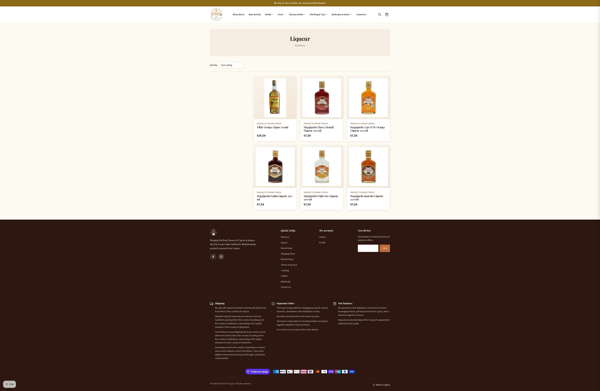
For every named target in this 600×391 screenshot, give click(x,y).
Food (280, 14)
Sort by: (214, 65)
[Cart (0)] (386, 14)
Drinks (268, 14)
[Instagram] (221, 257)
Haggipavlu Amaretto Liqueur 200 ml (366, 197)
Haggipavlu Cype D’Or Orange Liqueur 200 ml (367, 129)
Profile (322, 242)
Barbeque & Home (341, 14)
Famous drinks (296, 14)
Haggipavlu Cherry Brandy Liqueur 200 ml (319, 129)
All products (238, 14)
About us (285, 237)
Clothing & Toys (317, 14)
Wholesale (285, 281)
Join (385, 248)
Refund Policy (287, 259)
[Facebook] (213, 257)
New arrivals (286, 248)
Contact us (286, 287)
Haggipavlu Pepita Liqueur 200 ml (274, 197)
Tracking (285, 270)
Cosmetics (361, 14)
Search (284, 242)
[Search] (379, 14)
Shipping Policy (288, 253)
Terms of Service (289, 265)
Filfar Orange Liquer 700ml (272, 127)
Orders (322, 237)
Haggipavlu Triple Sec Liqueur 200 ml (321, 197)
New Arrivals (255, 14)
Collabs (284, 276)
